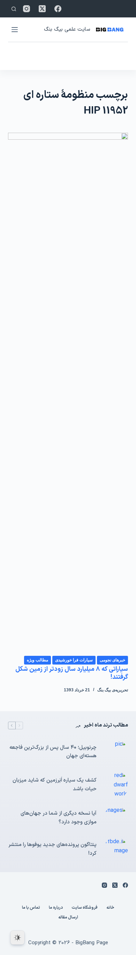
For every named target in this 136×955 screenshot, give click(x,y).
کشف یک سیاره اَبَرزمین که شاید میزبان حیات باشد (54, 784)
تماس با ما (31, 908)
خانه (110, 908)
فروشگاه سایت (84, 908)
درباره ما (56, 908)
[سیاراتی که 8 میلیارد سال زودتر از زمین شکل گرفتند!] (68, 394)
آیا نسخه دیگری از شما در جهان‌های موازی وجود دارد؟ (58, 817)
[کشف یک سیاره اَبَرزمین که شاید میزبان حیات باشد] (116, 785)
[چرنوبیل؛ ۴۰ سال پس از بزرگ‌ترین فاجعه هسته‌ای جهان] (116, 752)
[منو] (15, 29)
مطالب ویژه (37, 660)
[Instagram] (26, 8)
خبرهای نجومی (112, 660)
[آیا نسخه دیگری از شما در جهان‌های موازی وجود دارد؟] (116, 818)
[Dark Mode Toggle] (17, 938)
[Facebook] (57, 8)
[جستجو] (14, 9)
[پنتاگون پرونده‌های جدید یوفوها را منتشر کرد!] (116, 849)
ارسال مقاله (68, 918)
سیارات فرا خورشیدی (74, 660)
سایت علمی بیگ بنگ (67, 29)
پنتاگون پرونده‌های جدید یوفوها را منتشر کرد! (52, 849)
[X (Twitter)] (42, 8)
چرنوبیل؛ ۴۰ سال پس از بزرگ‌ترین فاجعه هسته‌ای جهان (52, 752)
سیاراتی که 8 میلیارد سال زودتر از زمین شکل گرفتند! (71, 673)
